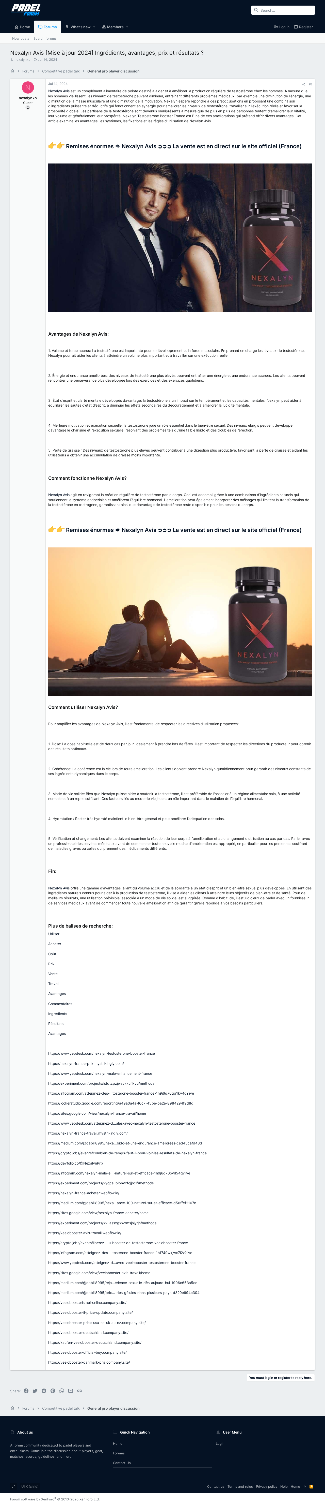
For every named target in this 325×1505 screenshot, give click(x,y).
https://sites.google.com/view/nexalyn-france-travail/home (97, 1113)
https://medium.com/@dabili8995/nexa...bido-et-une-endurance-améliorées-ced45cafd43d (125, 1143)
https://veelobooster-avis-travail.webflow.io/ (84, 1233)
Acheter (54, 944)
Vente (53, 974)
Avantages (57, 993)
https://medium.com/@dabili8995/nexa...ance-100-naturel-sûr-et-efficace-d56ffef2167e (122, 1203)
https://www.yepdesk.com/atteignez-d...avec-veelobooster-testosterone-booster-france (122, 1262)
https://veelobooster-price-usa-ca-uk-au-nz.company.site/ (97, 1322)
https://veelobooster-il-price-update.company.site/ (90, 1312)
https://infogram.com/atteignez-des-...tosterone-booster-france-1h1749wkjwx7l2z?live (120, 1252)
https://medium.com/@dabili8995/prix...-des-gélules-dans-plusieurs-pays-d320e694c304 (124, 1292)
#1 (310, 84)
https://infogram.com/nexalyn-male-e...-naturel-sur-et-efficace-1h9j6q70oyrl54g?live (119, 1173)
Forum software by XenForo (55, 1499)
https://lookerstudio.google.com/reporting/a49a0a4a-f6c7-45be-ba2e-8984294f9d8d (120, 1103)
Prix (51, 964)
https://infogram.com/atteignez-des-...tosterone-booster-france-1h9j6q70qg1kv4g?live (121, 1093)
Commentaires (60, 1004)
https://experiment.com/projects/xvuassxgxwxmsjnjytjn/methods (102, 1223)
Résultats (55, 1023)
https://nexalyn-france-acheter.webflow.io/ (83, 1193)
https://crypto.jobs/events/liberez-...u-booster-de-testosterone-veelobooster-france (118, 1243)
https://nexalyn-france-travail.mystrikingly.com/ (88, 1133)
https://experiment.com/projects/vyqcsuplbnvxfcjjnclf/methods (101, 1183)
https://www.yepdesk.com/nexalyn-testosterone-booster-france (101, 1053)
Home (117, 1443)
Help (284, 1486)
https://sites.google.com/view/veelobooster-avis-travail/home (99, 1273)
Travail (53, 983)
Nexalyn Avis (59, 91)
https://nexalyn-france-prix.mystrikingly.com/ (86, 1063)
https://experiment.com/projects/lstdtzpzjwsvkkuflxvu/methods (101, 1083)
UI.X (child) (30, 1486)
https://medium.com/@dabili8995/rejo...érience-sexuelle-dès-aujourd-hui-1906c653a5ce (122, 1282)
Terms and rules (240, 1486)
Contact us (122, 1463)
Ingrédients (57, 1013)
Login (220, 1443)
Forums (119, 1453)
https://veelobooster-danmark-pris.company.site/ (89, 1362)
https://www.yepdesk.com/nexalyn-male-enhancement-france (100, 1073)
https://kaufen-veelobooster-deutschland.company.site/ (94, 1342)
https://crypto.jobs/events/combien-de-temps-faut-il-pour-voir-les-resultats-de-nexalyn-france (127, 1153)
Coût (52, 954)
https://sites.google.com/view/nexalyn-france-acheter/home (98, 1213)
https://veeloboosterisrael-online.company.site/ (87, 1302)
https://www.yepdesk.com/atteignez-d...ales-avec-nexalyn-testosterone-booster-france (121, 1123)
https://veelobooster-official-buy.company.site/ (87, 1352)
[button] (94, 27)
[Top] (305, 1486)
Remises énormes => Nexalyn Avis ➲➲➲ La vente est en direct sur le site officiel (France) (183, 146)
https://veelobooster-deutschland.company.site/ (88, 1332)
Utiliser (53, 934)
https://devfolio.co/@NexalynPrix (75, 1163)
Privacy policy (266, 1486)
